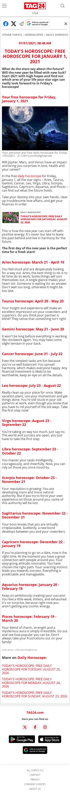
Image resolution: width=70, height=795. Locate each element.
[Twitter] (24, 727)
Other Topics (12, 34)
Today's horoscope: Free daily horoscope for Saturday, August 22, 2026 (43, 219)
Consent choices (35, 784)
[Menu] (4, 6)
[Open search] (62, 5)
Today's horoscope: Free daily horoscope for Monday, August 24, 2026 (31, 682)
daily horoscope (29, 176)
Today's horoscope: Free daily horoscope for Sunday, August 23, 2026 (34, 694)
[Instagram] (45, 727)
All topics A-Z (35, 770)
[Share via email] (21, 24)
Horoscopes (34, 34)
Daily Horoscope (32, 657)
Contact (35, 775)
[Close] (66, 24)
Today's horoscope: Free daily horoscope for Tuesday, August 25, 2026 (31, 669)
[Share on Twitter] (14, 24)
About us (35, 789)
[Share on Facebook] (6, 24)
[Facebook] (35, 727)
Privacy (35, 779)
